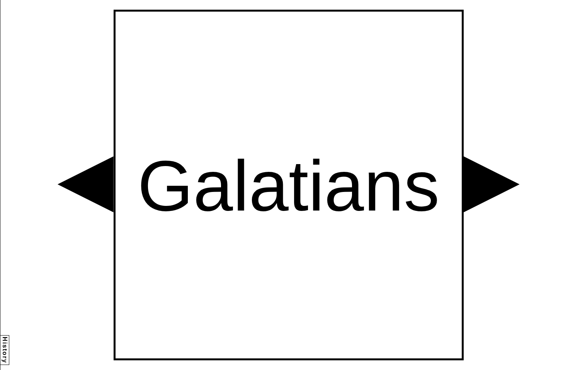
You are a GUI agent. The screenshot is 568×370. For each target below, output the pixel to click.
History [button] (5, 350)
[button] (86, 184)
